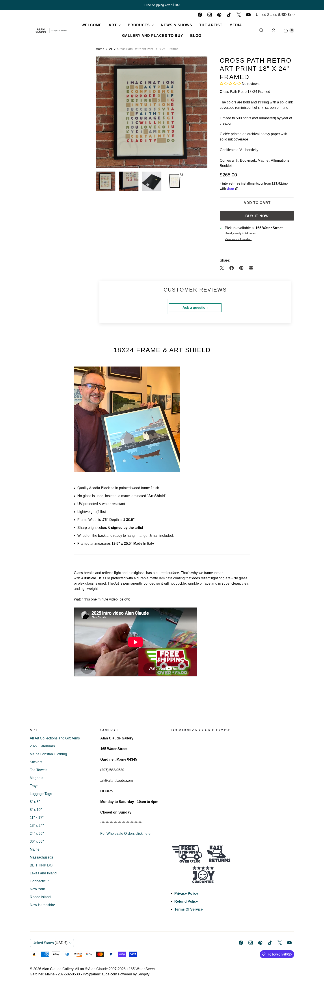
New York (37, 889)
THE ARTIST (210, 25)
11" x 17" (37, 817)
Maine (34, 849)
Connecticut (39, 881)
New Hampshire (42, 905)
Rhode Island (40, 897)
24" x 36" (37, 833)
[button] (231, 84)
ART (113, 25)
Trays (34, 786)
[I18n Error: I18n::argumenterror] (105, 181)
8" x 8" (35, 802)
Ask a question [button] (195, 307)
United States (273, 15)
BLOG (195, 35)
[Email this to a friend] (251, 268)
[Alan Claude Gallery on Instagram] (209, 15)
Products (139, 25)
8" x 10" (36, 810)
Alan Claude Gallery (57, 969)
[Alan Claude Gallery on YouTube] (248, 15)
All (110, 49)
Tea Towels (38, 770)
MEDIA (235, 25)
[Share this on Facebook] (231, 268)
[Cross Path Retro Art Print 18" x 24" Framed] (151, 112)
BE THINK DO (41, 865)
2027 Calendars (42, 746)
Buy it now (257, 216)
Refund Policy (186, 901)
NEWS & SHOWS (176, 25)
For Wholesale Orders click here (125, 833)
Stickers (36, 762)
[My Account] (273, 30)
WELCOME (92, 25)
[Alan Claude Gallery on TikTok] (229, 15)
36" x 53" (37, 841)
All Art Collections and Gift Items (55, 738)
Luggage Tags (41, 794)
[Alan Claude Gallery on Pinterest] (219, 15)
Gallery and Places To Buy (152, 35)
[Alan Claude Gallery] (51, 30)
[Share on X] (223, 268)
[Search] (261, 30)
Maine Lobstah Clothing (48, 754)
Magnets (36, 778)
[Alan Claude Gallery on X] (239, 15)
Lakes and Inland (43, 873)
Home (100, 49)
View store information (238, 239)
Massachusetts (41, 857)
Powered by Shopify (133, 974)
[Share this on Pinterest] (241, 268)
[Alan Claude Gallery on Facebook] (200, 15)
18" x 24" (37, 825)
